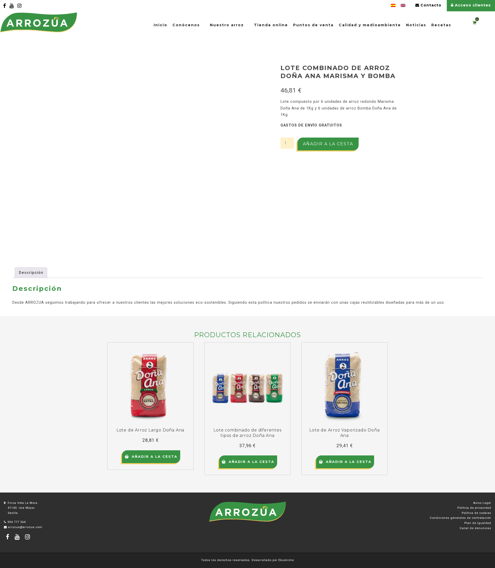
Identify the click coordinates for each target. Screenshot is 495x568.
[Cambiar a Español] (393, 5)
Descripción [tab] (31, 272)
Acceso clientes (472, 5)
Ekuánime (286, 560)
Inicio (160, 25)
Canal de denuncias (475, 528)
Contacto (430, 5)
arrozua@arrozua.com (25, 527)
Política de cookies (476, 513)
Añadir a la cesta (328, 143)
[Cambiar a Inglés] (403, 5)
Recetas (441, 25)
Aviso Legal (482, 503)
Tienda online (271, 25)
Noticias (416, 25)
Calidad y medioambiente (370, 25)
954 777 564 (16, 522)
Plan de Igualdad (477, 523)
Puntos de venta (313, 25)
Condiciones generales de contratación (460, 518)
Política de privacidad (474, 508)
